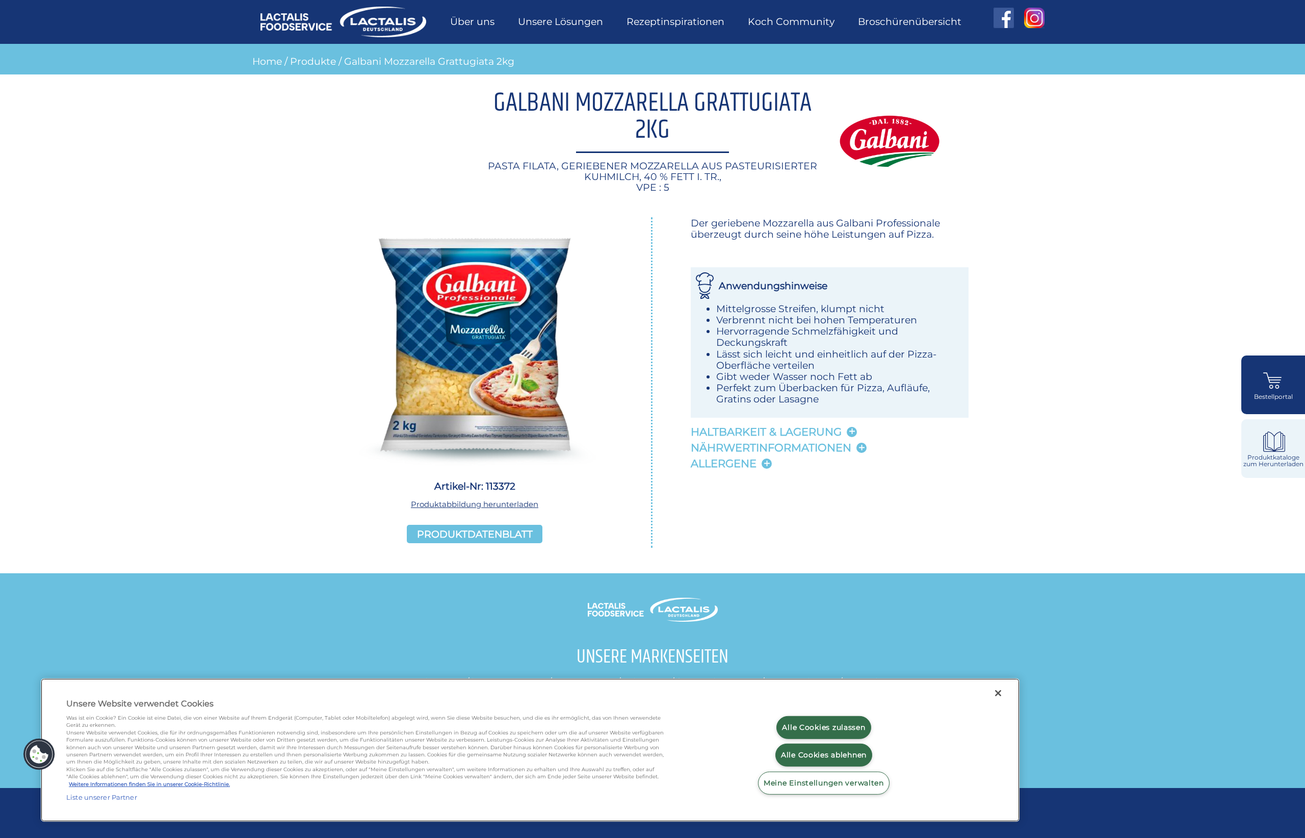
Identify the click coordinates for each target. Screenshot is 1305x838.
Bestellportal (1273, 396)
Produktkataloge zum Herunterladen (1273, 461)
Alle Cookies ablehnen (824, 754)
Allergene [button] (723, 463)
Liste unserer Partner (101, 797)
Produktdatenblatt (475, 534)
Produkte (313, 61)
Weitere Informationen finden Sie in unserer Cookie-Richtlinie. (149, 784)
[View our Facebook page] (1004, 18)
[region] (530, 750)
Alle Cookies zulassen (823, 726)
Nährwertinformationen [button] (771, 447)
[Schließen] (998, 693)
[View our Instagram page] (1029, 18)
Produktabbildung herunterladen (474, 504)
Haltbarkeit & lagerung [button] (766, 432)
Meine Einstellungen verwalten (824, 783)
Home (267, 61)
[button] (39, 754)
